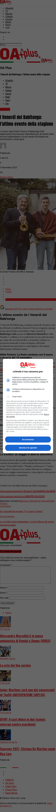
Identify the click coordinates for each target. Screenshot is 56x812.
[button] (28, 397)
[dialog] (28, 406)
